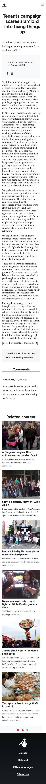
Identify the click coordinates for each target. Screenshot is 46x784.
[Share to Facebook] (7, 73)
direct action (28, 353)
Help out (23, 760)
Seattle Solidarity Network (19, 357)
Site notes (23, 774)
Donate (23, 753)
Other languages (23, 767)
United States (13, 353)
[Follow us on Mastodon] (27, 730)
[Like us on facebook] (18, 730)
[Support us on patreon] (22, 730)
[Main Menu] (42, 5)
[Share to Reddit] (12, 73)
